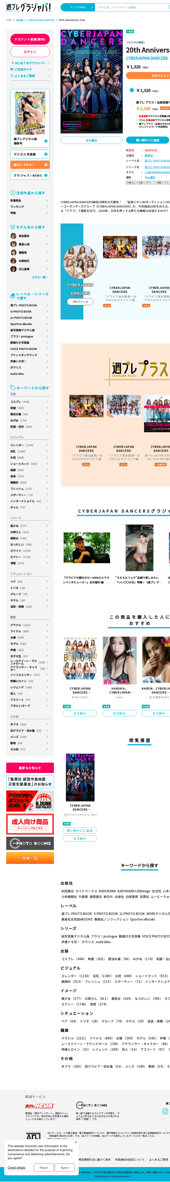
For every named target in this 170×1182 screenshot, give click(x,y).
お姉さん (20, 532)
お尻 (18, 457)
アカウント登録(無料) (30, 39)
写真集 (19, 20)
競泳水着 (19, 414)
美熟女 (19, 538)
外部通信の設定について (130, 1159)
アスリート (21, 700)
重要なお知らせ (30, 768)
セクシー (21, 557)
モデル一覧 (39, 277)
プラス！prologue (21, 336)
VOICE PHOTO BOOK (23, 349)
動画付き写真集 (19, 342)
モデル (19, 644)
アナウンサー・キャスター (28, 668)
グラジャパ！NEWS (28, 175)
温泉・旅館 (22, 606)
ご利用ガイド (23, 69)
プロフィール (80, 302)
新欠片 (108, 896)
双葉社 (144, 896)
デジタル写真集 (25, 154)
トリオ (18, 588)
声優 (18, 650)
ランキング (17, 207)
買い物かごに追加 (147, 140)
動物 (17, 743)
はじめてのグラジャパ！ (30, 63)
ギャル (18, 507)
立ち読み (91, 140)
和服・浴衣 (22, 427)
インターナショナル (26, 501)
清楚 (18, 563)
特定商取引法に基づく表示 (94, 1159)
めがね (19, 420)
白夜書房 (132, 896)
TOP (9, 20)
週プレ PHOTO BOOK (23, 305)
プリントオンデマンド (23, 355)
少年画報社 (69, 896)
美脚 (18, 470)
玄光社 (156, 891)
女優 (18, 637)
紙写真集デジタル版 (22, 330)
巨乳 (18, 451)
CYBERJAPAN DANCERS (41, 20)
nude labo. (17, 374)
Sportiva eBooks (21, 324)
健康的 (19, 482)
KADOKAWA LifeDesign (134, 891)
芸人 (17, 693)
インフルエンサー (26, 675)
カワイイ (21, 551)
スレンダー (22, 445)
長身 (18, 476)
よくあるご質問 (25, 75)
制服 (18, 408)
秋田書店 (67, 891)
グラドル (21, 625)
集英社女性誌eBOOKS (77, 919)
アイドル (20, 631)
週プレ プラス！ (24, 165)
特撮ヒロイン (22, 681)
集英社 (149, 155)
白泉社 (119, 896)
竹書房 (83, 896)
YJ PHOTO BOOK (20, 311)
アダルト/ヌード (20, 706)
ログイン (30, 52)
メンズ (19, 737)
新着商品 (15, 200)
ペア (17, 582)
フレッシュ (22, 489)
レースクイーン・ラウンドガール (28, 662)
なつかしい (22, 544)
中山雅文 (150, 177)
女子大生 (19, 656)
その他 (18, 749)
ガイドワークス (86, 891)
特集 (13, 213)
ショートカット (24, 464)
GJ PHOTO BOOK (21, 318)
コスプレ (20, 402)
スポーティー (22, 495)
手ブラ (19, 724)
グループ (19, 594)
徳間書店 (96, 896)
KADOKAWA (107, 891)
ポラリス (15, 367)
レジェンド (22, 687)
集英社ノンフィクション (111, 919)
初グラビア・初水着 (26, 731)
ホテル (18, 600)
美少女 (19, 526)
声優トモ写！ (18, 361)
